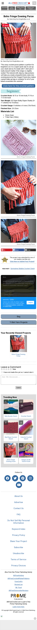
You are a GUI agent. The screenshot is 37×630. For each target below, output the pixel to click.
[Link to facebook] (7, 478)
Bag (18, 316)
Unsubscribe (18, 553)
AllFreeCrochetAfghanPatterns (18, 579)
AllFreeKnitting (18, 576)
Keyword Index (18, 529)
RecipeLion (18, 585)
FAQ (18, 514)
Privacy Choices (18, 565)
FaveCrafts (19, 582)
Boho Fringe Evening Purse (18, 355)
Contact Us (19, 508)
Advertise (18, 502)
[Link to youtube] (19, 485)
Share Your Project (18, 541)
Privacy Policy (18, 535)
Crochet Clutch (26, 416)
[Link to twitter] (15, 478)
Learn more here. (19, 607)
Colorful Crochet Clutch (26, 438)
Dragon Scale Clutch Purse (26, 460)
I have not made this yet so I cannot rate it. (18, 372)
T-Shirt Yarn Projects (18, 322)
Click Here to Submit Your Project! (22, 261)
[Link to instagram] (30, 478)
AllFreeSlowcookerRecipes (18, 591)
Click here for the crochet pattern (18, 86)
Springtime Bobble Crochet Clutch (22, 269)
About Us (18, 496)
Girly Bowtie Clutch (11, 416)
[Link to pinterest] (23, 478)
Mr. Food (18, 588)
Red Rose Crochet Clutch (11, 438)
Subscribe (18, 547)
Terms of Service (18, 559)
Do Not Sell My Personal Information (18, 521)
